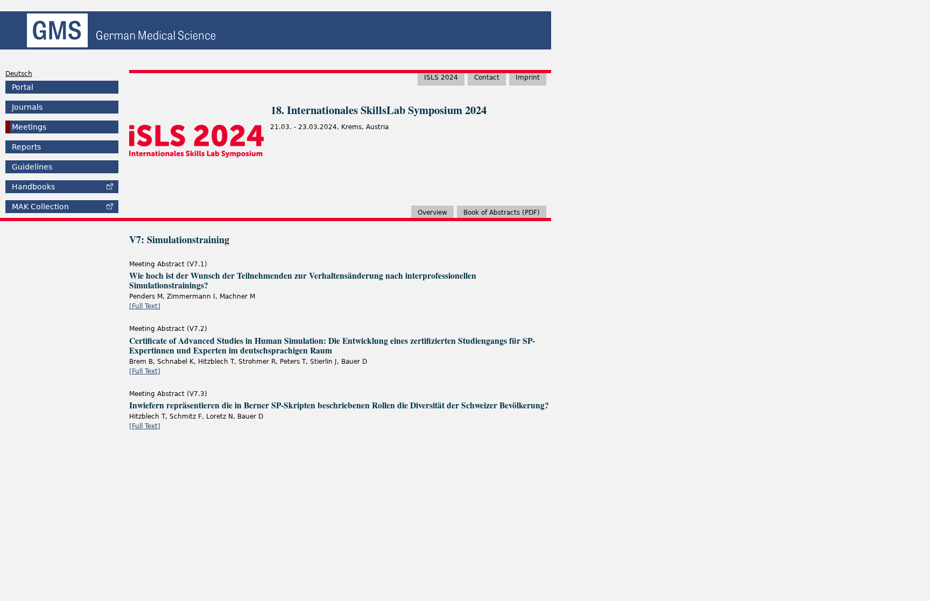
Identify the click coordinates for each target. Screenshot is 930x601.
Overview (432, 212)
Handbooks (33, 186)
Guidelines (32, 166)
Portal (22, 87)
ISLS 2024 (441, 77)
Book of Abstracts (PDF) (501, 212)
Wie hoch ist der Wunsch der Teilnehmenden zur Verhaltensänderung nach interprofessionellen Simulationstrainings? (302, 280)
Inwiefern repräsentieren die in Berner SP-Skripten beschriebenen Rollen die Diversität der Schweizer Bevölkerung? (339, 405)
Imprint (528, 77)
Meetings (29, 127)
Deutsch (18, 73)
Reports (26, 147)
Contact (486, 77)
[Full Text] (144, 306)
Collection (40, 206)
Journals (27, 107)
